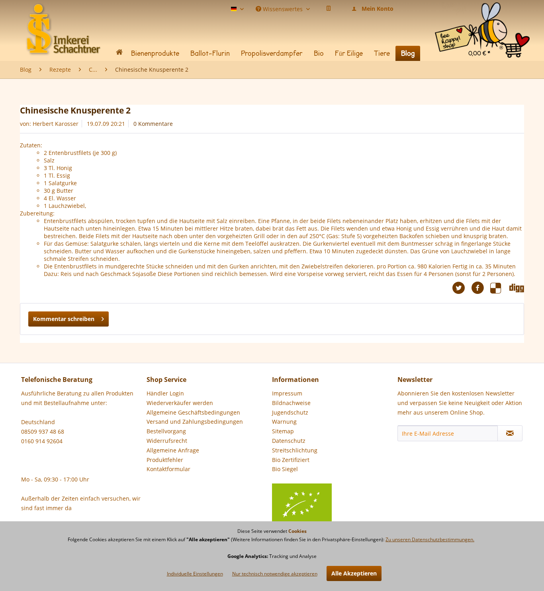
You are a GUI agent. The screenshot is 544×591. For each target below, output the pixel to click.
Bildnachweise (291, 403)
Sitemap (283, 431)
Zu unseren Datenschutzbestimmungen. (429, 539)
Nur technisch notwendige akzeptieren (274, 573)
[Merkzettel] (328, 9)
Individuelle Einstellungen (195, 573)
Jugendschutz (290, 412)
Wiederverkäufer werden (180, 403)
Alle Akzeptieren (354, 573)
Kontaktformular (168, 469)
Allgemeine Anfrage (173, 450)
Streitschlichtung (294, 450)
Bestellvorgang (166, 431)
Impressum (287, 393)
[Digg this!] (516, 288)
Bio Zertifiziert (290, 460)
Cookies (297, 531)
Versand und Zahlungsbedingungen (195, 421)
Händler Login (165, 393)
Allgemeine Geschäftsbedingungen (193, 412)
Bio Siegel (285, 469)
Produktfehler (165, 460)
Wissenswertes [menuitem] (282, 8)
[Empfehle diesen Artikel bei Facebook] (480, 288)
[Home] (119, 53)
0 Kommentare (153, 123)
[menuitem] (482, 12)
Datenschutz (288, 440)
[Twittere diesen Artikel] (461, 288)
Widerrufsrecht (167, 440)
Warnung (284, 421)
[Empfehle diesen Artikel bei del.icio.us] (499, 288)
